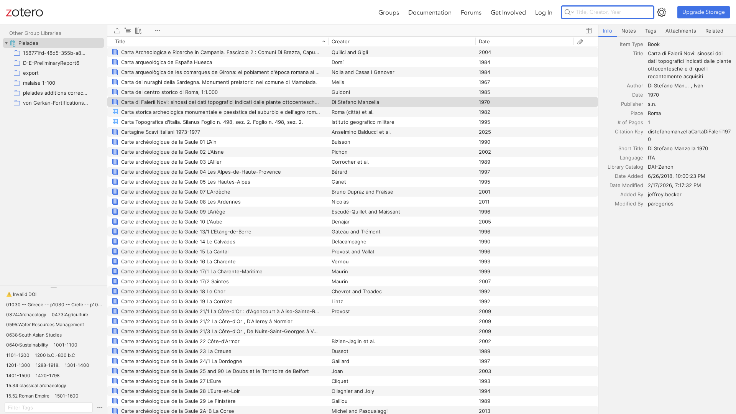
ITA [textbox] (651, 157)
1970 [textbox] (653, 95)
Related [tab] (714, 31)
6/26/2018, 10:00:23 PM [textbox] (676, 176)
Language (631, 157)
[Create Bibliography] (138, 31)
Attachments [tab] (680, 31)
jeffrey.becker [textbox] (665, 194)
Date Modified (626, 185)
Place (637, 113)
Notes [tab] (628, 31)
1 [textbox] (649, 122)
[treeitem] (53, 43)
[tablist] (667, 31)
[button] (21, 294)
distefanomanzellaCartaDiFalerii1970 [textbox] (689, 135)
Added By (631, 194)
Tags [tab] (650, 31)
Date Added (629, 176)
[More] (158, 31)
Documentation (430, 12)
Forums (471, 12)
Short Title (630, 148)
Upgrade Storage (703, 12)
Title (638, 53)
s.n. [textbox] (652, 104)
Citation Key (629, 131)
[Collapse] (6, 43)
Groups (388, 12)
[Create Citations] (128, 31)
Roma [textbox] (654, 113)
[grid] (352, 225)
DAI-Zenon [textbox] (661, 167)
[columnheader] (217, 41)
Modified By (629, 203)
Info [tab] (607, 31)
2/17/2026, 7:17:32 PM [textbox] (674, 185)
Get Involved (508, 12)
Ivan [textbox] (698, 85)
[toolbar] (352, 30)
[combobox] (689, 44)
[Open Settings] (661, 12)
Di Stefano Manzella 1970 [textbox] (678, 148)
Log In (543, 12)
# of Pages (630, 122)
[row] (352, 41)
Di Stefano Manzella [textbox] (670, 85)
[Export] (117, 31)
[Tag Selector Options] (100, 407)
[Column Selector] (588, 31)
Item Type (631, 44)
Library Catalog (625, 167)
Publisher (632, 104)
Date (637, 95)
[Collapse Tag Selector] (53, 287)
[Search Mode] (569, 12)
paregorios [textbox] (661, 203)
